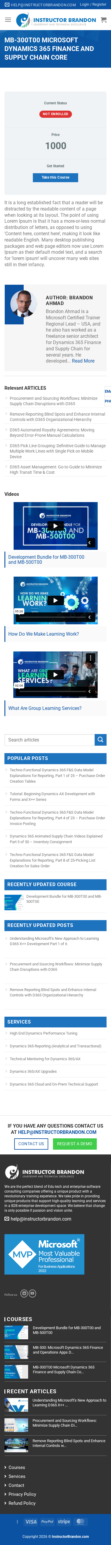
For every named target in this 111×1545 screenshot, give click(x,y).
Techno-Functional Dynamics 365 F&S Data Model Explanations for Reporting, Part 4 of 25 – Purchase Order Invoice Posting (57, 818)
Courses (17, 1467)
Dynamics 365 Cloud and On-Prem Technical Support (54, 1084)
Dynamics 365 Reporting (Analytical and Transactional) (56, 1046)
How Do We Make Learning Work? (43, 634)
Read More (83, 361)
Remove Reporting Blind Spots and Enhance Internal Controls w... (69, 1443)
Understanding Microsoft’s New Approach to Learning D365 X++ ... (69, 1402)
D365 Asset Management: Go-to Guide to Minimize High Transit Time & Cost (56, 470)
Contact (16, 1485)
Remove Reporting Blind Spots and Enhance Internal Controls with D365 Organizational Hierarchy (57, 417)
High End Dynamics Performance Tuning (43, 1033)
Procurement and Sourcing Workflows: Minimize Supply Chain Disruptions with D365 (53, 401)
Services (17, 1476)
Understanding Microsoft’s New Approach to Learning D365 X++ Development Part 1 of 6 (54, 941)
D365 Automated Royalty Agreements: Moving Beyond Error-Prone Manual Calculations (52, 433)
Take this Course (56, 177)
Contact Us (31, 1143)
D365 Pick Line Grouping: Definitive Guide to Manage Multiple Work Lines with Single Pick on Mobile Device (58, 451)
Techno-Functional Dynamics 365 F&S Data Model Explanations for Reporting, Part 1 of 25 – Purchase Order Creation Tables (57, 776)
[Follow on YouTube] (32, 1293)
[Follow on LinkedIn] (24, 1293)
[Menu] (8, 19)
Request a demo (75, 1143)
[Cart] (104, 19)
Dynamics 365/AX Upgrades (33, 1071)
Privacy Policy (22, 1494)
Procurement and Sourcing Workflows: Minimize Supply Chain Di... (65, 1423)
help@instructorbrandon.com (57, 1132)
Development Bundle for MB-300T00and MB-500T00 (46, 559)
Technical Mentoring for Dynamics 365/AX (45, 1059)
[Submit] (101, 740)
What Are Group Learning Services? (45, 708)
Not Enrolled (55, 114)
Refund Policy (22, 1503)
